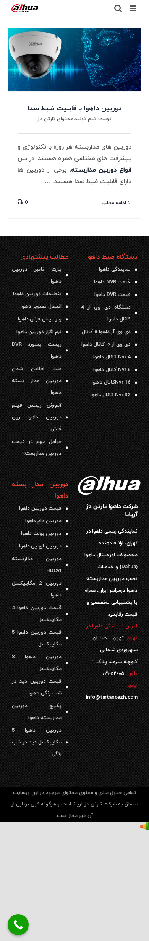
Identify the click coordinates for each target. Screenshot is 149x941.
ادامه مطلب (115, 202)
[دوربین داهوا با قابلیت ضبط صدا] (74, 59)
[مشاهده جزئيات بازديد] (144, 827)
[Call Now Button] (18, 924)
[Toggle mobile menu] (134, 8)
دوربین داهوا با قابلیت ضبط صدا (74, 108)
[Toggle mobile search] (118, 8)
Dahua (128, 566)
